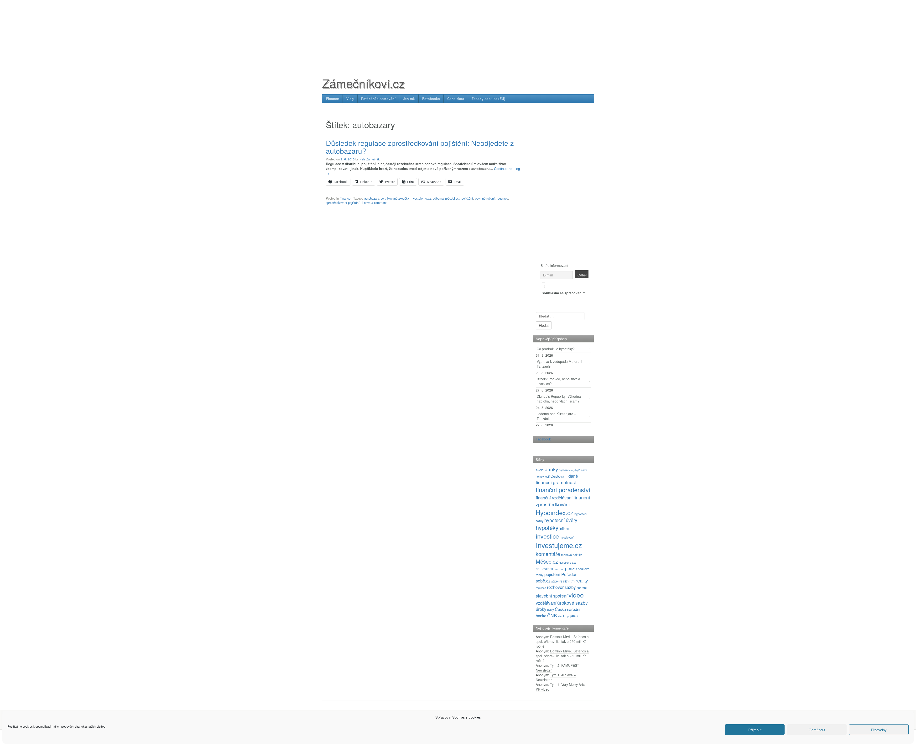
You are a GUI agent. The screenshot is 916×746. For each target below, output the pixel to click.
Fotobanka (431, 98)
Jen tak (409, 98)
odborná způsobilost (446, 198)
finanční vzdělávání (554, 497)
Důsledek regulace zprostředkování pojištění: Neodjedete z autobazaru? (420, 147)
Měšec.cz (547, 561)
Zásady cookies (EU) (488, 98)
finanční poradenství (563, 489)
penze (571, 568)
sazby (570, 587)
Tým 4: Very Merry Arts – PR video (562, 687)
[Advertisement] (458, 33)
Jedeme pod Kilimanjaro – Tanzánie (556, 416)
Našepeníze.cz (568, 562)
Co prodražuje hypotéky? (556, 348)
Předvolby (879, 729)
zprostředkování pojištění (342, 202)
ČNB (552, 615)
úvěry (550, 610)
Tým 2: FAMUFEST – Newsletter (559, 667)
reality (582, 580)
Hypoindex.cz (554, 512)
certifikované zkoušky (395, 198)
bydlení (563, 470)
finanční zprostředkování (563, 501)
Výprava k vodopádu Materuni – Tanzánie (561, 364)
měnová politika (571, 554)
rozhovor (555, 587)
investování (566, 537)
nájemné (559, 569)
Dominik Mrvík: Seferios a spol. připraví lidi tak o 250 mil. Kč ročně (562, 641)
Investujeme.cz (421, 198)
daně (573, 476)
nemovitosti (544, 568)
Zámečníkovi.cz (363, 82)
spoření (582, 588)
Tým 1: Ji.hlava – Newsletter (556, 677)
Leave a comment (374, 202)
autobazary (371, 198)
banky (551, 469)
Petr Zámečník (369, 159)
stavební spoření (551, 596)
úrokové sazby (572, 602)
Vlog (350, 98)
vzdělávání (546, 602)
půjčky (555, 581)
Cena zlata (455, 98)
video (576, 594)
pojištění (467, 198)
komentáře (548, 553)
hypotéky (547, 528)
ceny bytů (574, 470)
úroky (541, 609)
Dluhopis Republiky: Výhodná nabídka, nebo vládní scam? (559, 398)
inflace (564, 528)
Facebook (543, 439)
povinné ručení (485, 198)
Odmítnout (817, 729)
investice (547, 536)
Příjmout (754, 729)
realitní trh (567, 581)
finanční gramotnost (556, 482)
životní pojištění (568, 616)
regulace (502, 198)
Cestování (559, 476)
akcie (540, 469)
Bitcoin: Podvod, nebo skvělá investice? (558, 381)
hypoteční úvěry (560, 520)
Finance (332, 98)
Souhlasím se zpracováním (563, 293)
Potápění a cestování (378, 98)
